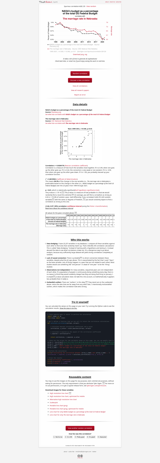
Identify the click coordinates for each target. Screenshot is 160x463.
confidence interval (74, 206)
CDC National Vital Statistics (61, 121)
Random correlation (80, 73)
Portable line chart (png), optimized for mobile (67, 409)
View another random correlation (80, 428)
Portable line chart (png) (58, 406)
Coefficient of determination (67, 179)
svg (86, 54)
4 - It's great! (91, 437)
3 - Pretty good (79, 437)
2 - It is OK (68, 437)
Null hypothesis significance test (87, 190)
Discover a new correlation (80, 80)
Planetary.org (56, 112)
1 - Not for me (58, 437)
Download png (78, 54)
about (107, 2)
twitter (94, 452)
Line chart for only (77, 412)
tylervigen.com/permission (96, 386)
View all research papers (80, 90)
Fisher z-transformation (98, 206)
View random (91, 6)
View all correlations (80, 86)
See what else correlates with (77, 114)
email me (112, 2)
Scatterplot (54, 402)
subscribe (118, 2)
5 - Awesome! (102, 437)
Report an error (80, 95)
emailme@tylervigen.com (83, 452)
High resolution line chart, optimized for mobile (67, 396)
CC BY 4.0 (80, 458)
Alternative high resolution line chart (63, 399)
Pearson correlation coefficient (76, 166)
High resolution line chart (59, 393)
